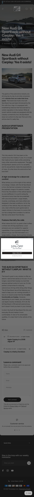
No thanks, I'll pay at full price (17, 255)
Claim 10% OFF (17, 253)
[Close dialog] (32, 239)
